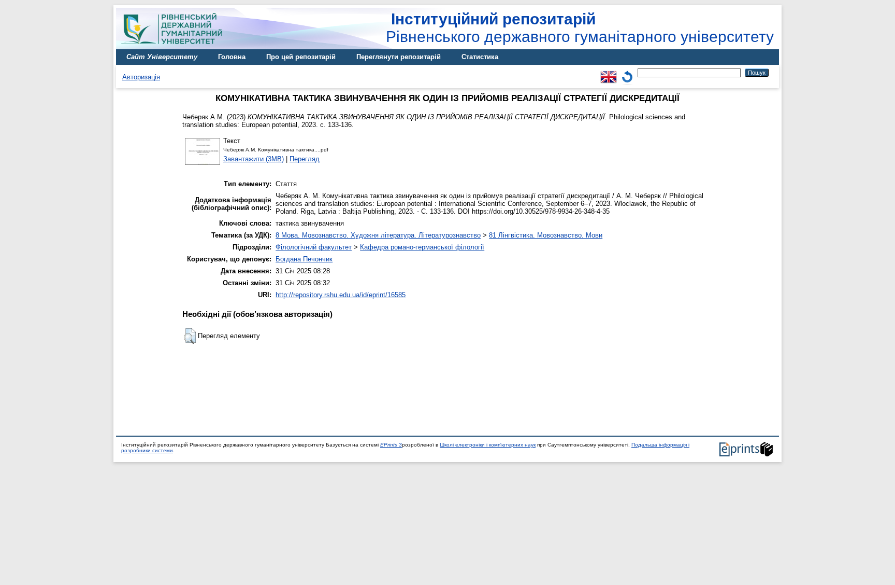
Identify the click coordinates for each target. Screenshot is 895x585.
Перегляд (305, 159)
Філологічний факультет (314, 247)
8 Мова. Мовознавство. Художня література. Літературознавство (378, 235)
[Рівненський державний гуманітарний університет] (175, 47)
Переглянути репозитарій (398, 57)
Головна (232, 57)
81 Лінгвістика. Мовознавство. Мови (545, 235)
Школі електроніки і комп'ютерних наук (488, 445)
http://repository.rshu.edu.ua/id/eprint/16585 (341, 295)
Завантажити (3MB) (253, 159)
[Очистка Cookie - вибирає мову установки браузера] (627, 72)
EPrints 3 (391, 445)
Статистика (479, 57)
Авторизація (141, 77)
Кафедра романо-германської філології (422, 247)
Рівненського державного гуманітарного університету (580, 27)
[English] (608, 72)
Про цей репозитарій (301, 57)
